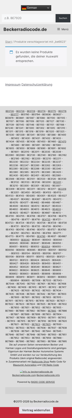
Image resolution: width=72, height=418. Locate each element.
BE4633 (56, 209)
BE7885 (52, 310)
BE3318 (62, 188)
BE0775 (52, 111)
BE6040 (25, 239)
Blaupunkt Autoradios (25, 364)
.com (33, 375)
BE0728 (20, 111)
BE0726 (10, 111)
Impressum (13, 84)
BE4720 (46, 219)
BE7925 (46, 324)
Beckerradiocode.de (25, 29)
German (31, 7)
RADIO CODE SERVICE (43, 382)
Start (8, 41)
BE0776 (62, 111)
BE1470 (62, 141)
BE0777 (15, 114)
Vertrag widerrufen (36, 410)
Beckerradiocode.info (48, 375)
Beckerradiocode (21, 375)
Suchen (63, 18)
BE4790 (41, 236)
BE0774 (41, 111)
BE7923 (36, 324)
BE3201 (57, 182)
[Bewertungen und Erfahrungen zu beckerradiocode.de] (36, 371)
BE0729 (31, 111)
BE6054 (46, 246)
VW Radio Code (50, 364)
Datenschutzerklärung (36, 84)
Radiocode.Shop (40, 361)
